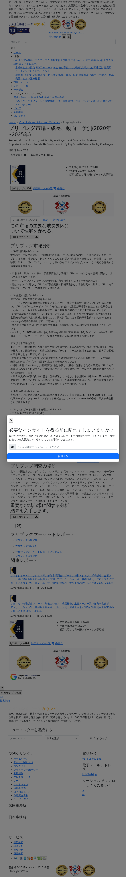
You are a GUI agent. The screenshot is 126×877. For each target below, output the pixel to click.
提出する (63, 456)
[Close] (11, 420)
